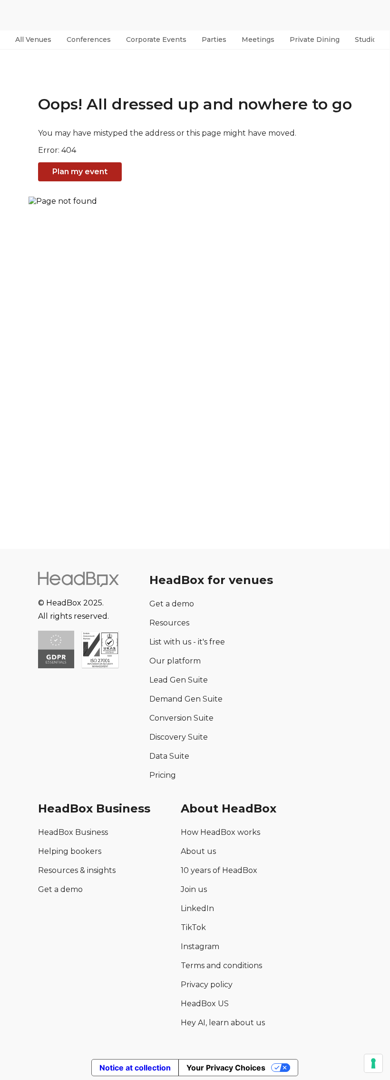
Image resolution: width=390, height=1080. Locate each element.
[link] (100, 650)
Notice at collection (135, 1067)
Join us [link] (194, 889)
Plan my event (79, 171)
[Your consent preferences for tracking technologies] (373, 1063)
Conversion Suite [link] (181, 718)
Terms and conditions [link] (221, 965)
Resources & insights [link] (77, 870)
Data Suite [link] (169, 756)
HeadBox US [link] (205, 1003)
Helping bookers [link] (69, 851)
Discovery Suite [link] (178, 737)
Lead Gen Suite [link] (178, 679)
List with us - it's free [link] (187, 641)
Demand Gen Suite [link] (186, 698)
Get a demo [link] (171, 603)
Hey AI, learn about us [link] (223, 1022)
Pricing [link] (162, 775)
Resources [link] (169, 622)
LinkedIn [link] (197, 908)
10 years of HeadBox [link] (219, 870)
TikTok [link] (193, 927)
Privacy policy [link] (207, 984)
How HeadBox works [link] (220, 832)
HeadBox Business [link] (73, 832)
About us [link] (198, 851)
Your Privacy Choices (225, 1067)
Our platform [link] (175, 660)
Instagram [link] (200, 946)
